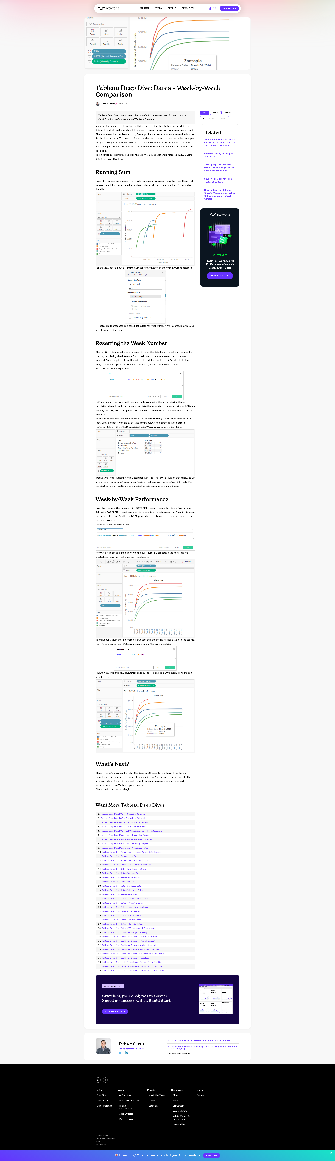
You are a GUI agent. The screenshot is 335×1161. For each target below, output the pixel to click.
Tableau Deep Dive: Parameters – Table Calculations (126, 864)
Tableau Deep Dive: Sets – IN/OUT (118, 881)
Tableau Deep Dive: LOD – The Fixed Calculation (123, 826)
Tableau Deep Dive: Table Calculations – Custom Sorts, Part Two (132, 966)
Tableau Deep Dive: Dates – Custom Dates (122, 915)
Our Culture (103, 1100)
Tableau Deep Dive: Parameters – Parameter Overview (125, 835)
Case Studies (126, 1113)
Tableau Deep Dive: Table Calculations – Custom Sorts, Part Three (133, 970)
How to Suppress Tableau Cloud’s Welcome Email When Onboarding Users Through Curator (219, 194)
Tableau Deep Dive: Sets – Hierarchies (119, 894)
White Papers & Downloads (181, 1118)
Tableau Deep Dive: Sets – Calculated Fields (122, 890)
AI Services (125, 1095)
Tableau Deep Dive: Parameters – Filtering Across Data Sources (131, 852)
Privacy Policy (102, 1135)
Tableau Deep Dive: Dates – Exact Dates (121, 911)
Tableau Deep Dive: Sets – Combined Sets (121, 886)
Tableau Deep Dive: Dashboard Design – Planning (124, 932)
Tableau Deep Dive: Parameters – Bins (119, 856)
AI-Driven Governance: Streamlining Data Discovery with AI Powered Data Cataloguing (202, 1047)
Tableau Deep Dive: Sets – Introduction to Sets (124, 869)
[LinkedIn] (98, 1082)
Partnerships (126, 1119)
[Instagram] (105, 1082)
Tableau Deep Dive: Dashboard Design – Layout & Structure (129, 936)
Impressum (101, 1144)
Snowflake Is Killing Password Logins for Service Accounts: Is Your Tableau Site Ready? (219, 142)
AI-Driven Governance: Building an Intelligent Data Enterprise (199, 1040)
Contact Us (229, 8)
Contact (200, 1090)
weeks (223, 118)
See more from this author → (181, 1053)
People (151, 1090)
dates (215, 113)
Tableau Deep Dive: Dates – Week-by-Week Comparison (128, 928)
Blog (175, 1095)
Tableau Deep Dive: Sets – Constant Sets (121, 873)
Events (176, 1100)
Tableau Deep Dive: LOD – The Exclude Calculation (124, 822)
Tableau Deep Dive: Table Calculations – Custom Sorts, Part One (132, 962)
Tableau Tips (208, 118)
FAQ (98, 1141)
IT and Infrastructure (126, 1107)
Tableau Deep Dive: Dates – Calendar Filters (122, 924)
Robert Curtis (108, 104)
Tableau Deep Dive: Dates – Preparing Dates (122, 902)
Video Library (180, 1111)
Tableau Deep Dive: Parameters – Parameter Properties (126, 839)
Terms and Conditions (106, 1138)
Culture (100, 1090)
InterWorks (109, 8)
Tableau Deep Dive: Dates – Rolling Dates (121, 919)
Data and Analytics (129, 1100)
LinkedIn (126, 1052)
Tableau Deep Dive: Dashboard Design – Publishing (125, 958)
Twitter (120, 1052)
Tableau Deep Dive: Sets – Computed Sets (122, 877)
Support (201, 1095)
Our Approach (104, 1105)
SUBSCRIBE (211, 1155)
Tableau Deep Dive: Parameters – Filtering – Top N (124, 843)
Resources (177, 1090)
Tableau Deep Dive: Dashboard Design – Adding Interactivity (130, 945)
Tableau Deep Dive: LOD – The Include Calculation (123, 818)
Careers (153, 1100)
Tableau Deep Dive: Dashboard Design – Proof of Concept (128, 941)
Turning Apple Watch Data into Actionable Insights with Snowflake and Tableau (219, 167)
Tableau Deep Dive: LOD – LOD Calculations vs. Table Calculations (131, 830)
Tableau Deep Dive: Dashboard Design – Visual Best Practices (130, 949)
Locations (154, 1105)
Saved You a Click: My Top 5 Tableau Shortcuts (218, 180)
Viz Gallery (178, 1105)
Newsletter (179, 1124)
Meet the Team (157, 1095)
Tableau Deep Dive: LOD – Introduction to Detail (122, 814)
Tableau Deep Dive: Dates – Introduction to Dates (125, 898)
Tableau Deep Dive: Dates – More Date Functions (125, 907)
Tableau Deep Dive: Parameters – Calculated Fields (124, 847)
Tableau (227, 113)
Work (121, 1090)
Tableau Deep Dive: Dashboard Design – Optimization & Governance (133, 953)
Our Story (102, 1095)
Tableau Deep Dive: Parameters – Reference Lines (125, 860)
